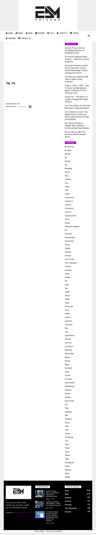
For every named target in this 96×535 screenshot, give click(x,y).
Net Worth (68, 368)
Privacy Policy (39, 531)
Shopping (68, 412)
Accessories (69, 147)
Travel (67, 448)
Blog (66, 176)
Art (66, 157)
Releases (68, 390)
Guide (67, 285)
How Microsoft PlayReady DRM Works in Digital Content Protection (76, 79)
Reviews (68, 397)
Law (66, 332)
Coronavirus (69, 208)
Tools (67, 444)
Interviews (68, 324)
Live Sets (68, 343)
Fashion (67, 248)
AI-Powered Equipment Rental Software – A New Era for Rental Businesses (77, 59)
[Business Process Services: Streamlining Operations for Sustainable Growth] (40, 493)
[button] (88, 35)
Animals (67, 154)
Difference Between (72, 226)
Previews (68, 379)
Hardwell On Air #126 (13, 104)
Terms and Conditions (54, 531)
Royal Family (69, 401)
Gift (66, 281)
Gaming (67, 277)
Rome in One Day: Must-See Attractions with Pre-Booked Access (75, 134)
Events (67, 245)
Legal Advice (69, 335)
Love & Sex (69, 346)
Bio (66, 165)
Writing (67, 477)
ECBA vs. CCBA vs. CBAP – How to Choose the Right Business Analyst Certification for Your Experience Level (77, 89)
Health (67, 292)
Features (68, 252)
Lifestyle (68, 339)
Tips (66, 441)
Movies (67, 357)
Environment (69, 241)
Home (7, 43)
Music (67, 364)
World (67, 473)
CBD (66, 190)
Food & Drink (69, 259)
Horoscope (69, 306)
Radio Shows (69, 383)
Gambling (68, 270)
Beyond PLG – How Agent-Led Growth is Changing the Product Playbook (76, 99)
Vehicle (67, 455)
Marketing (68, 350)
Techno (67, 433)
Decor (67, 219)
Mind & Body (69, 354)
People (67, 375)
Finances (68, 255)
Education (68, 234)
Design (67, 223)
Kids (66, 328)
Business (68, 179)
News (67, 372)
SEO (66, 404)
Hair (66, 288)
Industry (68, 317)
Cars (66, 183)
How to (67, 314)
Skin (66, 415)
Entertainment (70, 237)
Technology (69, 437)
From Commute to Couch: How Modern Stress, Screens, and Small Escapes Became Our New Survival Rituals (77, 115)
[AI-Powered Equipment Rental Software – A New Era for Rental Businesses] (40, 504)
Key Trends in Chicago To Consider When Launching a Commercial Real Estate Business (77, 125)
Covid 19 (68, 212)
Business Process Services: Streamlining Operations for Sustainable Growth (75, 50)
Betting (67, 161)
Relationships (69, 386)
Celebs (67, 194)
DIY (66, 230)
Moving (67, 361)
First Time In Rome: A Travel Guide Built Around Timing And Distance (77, 106)
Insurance (68, 321)
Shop (67, 408)
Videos (67, 466)
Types (67, 452)
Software (68, 419)
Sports (67, 423)
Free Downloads (71, 263)
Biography (68, 168)
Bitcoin (67, 172)
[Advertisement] (33, 63)
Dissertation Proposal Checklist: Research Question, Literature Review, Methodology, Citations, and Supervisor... (52, 516)
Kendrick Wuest (11, 106)
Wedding (68, 470)
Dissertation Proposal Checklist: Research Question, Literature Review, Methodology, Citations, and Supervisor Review (76, 69)
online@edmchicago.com (22, 512)
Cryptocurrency (70, 216)
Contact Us (69, 201)
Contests (68, 205)
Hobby (67, 299)
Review (67, 393)
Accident (68, 150)
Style (67, 426)
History (67, 295)
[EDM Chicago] (48, 15)
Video (67, 459)
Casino (67, 187)
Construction (69, 197)
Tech (66, 430)
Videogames (69, 462)
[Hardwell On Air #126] (18, 94)
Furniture (68, 266)
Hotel (67, 310)
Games (67, 274)
